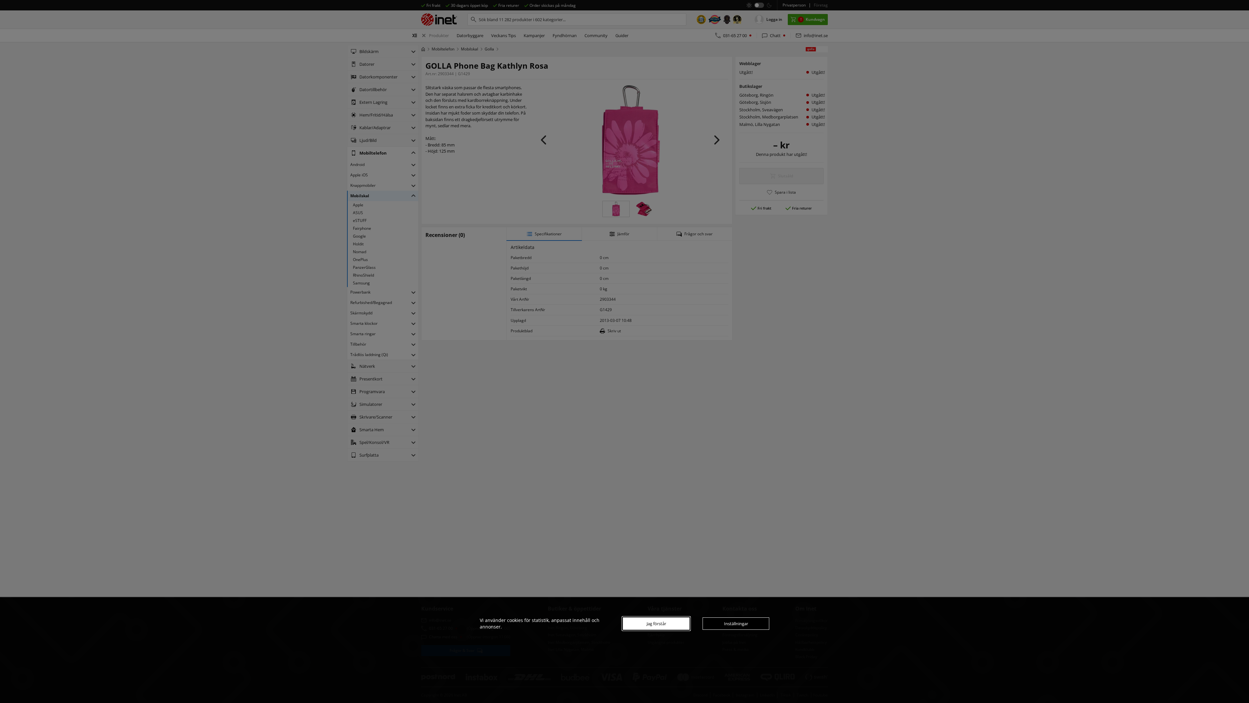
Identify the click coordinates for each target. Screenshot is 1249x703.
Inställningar (736, 624)
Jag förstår (656, 624)
